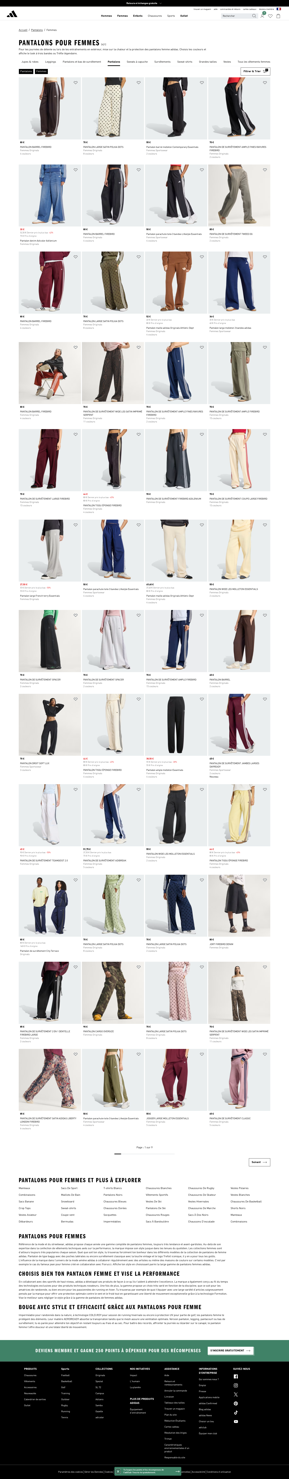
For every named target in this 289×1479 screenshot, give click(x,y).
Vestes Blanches (240, 1195)
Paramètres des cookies (70, 1472)
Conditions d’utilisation (219, 1472)
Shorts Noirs (238, 1208)
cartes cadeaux (249, 9)
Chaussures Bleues (115, 1201)
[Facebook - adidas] (249, 1376)
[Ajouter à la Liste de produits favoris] (75, 83)
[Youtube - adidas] (249, 1422)
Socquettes (110, 1215)
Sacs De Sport (69, 1188)
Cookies (109, 1472)
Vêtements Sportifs (157, 1195)
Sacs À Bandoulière (157, 1221)
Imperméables (112, 1221)
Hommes (106, 16)
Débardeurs (26, 1221)
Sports (171, 16)
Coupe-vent (67, 1215)
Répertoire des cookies (126, 1472)
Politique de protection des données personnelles (164, 1472)
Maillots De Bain (70, 1195)
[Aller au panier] (278, 16)
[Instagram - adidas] (249, 1385)
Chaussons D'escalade (201, 1221)
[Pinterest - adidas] (249, 1404)
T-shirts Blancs (113, 1188)
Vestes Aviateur (28, 1215)
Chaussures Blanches (159, 1188)
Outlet (184, 16)
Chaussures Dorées (115, 1208)
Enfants (137, 16)
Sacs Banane (26, 1201)
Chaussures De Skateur (202, 1195)
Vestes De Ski (154, 1201)
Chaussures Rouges (157, 1215)
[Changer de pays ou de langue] (278, 9)
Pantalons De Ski (156, 1208)
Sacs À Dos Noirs (198, 1215)
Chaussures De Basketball (246, 1201)
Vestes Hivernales (198, 1201)
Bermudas (67, 1221)
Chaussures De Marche (202, 1208)
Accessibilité (198, 1472)
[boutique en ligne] (12, 14)
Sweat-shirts (68, 1208)
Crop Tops (25, 1208)
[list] (144, 62)
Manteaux (24, 1188)
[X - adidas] (249, 1394)
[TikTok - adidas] (249, 1413)
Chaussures (155, 16)
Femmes (122, 16)
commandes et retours (230, 9)
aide (215, 9)
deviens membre (266, 9)
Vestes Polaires (240, 1188)
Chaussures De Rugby (201, 1188)
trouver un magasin (202, 9)
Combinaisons (27, 1195)
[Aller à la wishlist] (270, 16)
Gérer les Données (93, 1472)
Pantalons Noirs (113, 1195)
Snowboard (67, 1201)
